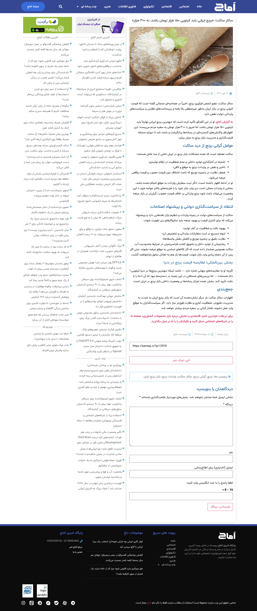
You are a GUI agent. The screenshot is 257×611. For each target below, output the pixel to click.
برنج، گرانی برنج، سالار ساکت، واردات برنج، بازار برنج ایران (178, 377)
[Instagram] (23, 603)
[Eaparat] (65, 603)
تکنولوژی (148, 7)
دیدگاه (228, 404)
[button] (60, 7)
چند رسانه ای (89, 7)
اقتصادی (167, 7)
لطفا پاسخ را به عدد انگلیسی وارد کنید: (209, 482)
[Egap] (48, 603)
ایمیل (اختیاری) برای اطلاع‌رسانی (213, 467)
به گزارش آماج (224, 122)
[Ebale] (56, 603)
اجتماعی (184, 7)
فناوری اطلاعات (127, 7)
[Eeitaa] (32, 603)
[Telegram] (73, 603)
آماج (149, 603)
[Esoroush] (40, 603)
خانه (199, 7)
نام (231, 452)
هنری (107, 7)
